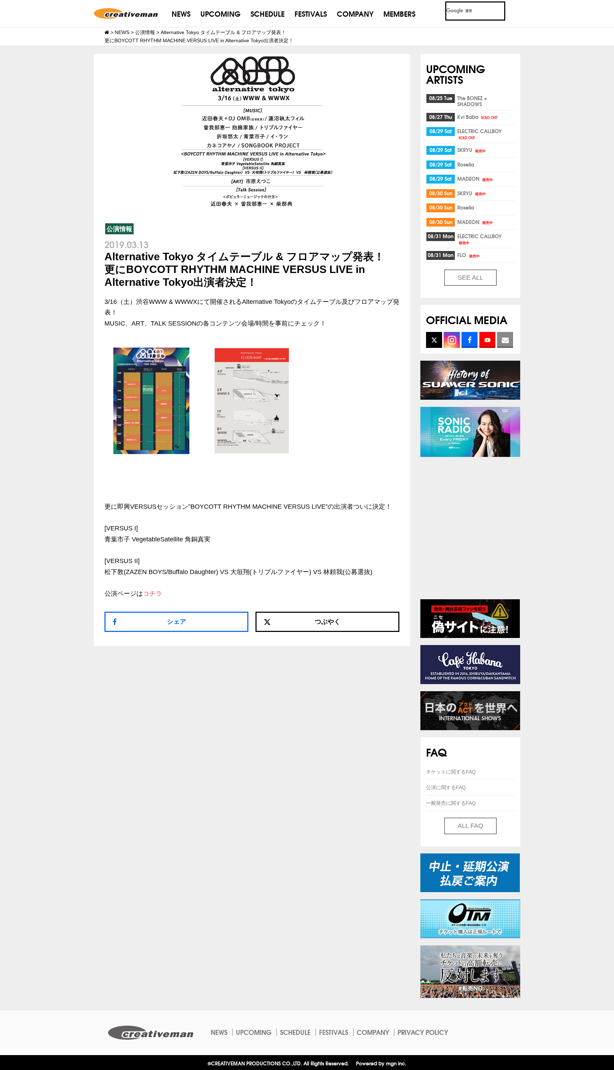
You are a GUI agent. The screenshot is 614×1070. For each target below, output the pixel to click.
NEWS (181, 13)
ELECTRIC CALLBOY (479, 133)
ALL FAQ (470, 825)
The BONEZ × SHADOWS (472, 101)
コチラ (152, 593)
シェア (176, 621)
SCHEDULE (268, 13)
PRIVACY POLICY (423, 1032)
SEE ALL (470, 277)
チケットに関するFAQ (451, 772)
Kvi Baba (477, 117)
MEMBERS (399, 13)
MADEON (475, 178)
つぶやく (327, 621)
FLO (468, 255)
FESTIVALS (311, 13)
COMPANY (355, 13)
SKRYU (471, 150)
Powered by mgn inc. (381, 1063)
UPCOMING (220, 13)
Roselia (465, 164)
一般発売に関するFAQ (451, 803)
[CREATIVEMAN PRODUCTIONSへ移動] (106, 32)
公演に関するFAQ (446, 787)
